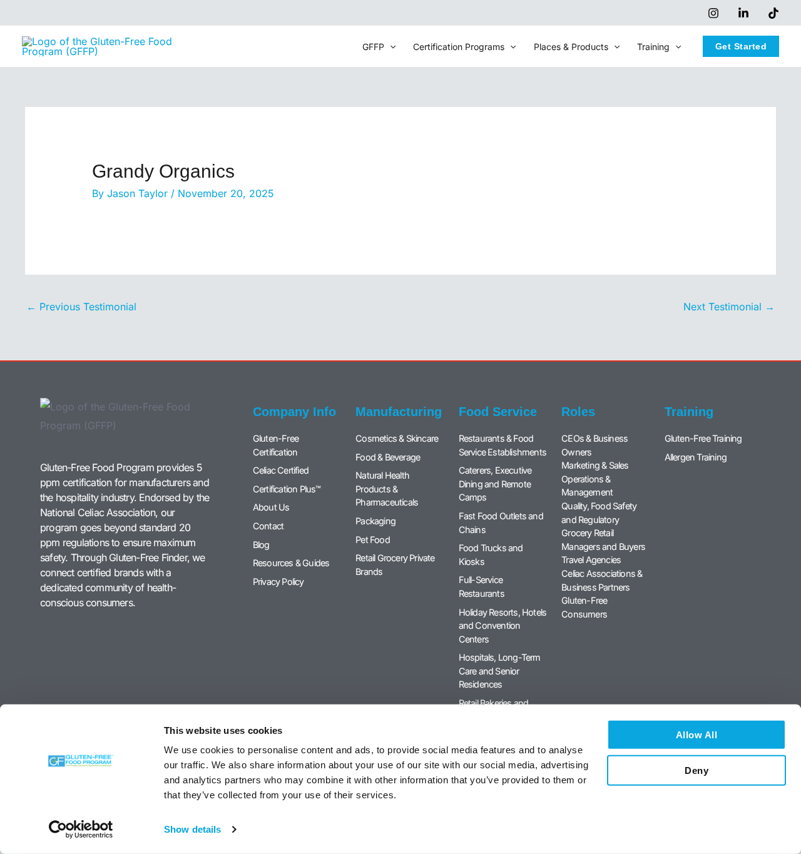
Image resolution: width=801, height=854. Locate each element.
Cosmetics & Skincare (396, 438)
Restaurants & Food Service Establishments (502, 445)
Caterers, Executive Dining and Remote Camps (495, 483)
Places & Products (571, 46)
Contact (268, 526)
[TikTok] (773, 13)
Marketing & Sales (594, 465)
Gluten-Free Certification (275, 445)
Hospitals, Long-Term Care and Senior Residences (500, 670)
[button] (389, 46)
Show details (192, 829)
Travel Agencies (591, 559)
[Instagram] (713, 13)
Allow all (697, 734)
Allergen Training (696, 457)
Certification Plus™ (287, 489)
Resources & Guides (291, 562)
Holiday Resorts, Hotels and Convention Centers (503, 625)
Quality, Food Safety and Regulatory (598, 513)
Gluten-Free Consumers (584, 607)
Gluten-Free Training (703, 438)
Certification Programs (458, 46)
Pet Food (372, 539)
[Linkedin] (743, 13)
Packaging (375, 521)
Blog (261, 544)
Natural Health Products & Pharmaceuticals (386, 488)
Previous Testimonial (81, 306)
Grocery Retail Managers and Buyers (603, 539)
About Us (271, 507)
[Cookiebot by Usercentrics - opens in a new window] (81, 829)
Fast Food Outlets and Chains (501, 523)
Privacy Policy (278, 581)
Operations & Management (587, 486)
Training (653, 46)
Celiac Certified (281, 470)
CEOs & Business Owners (594, 445)
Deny (696, 770)
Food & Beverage (387, 457)
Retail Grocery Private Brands (394, 564)
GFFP (373, 46)
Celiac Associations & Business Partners (601, 580)
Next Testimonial (729, 306)
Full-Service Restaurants (481, 586)
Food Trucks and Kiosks (491, 554)
